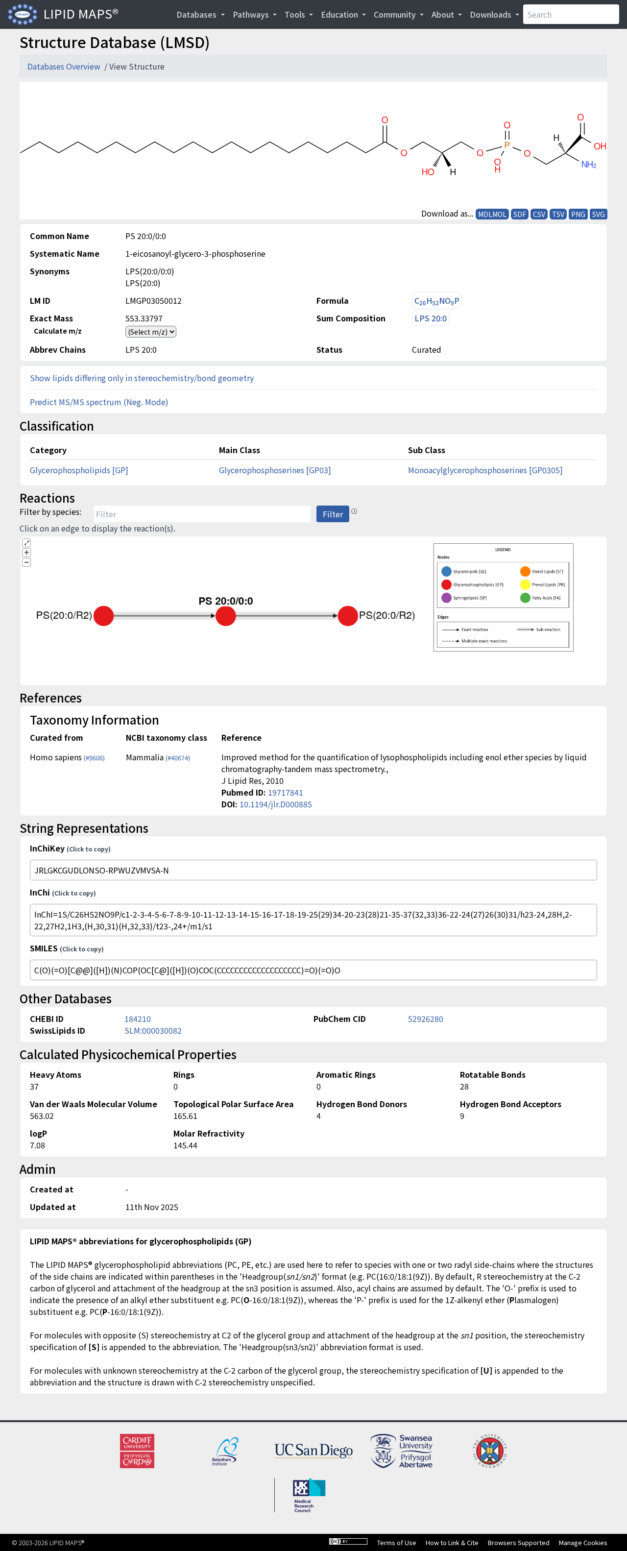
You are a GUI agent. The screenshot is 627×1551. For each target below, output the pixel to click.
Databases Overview (64, 66)
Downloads (491, 14)
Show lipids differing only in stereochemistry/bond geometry (142, 378)
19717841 (285, 792)
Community (396, 14)
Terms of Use (396, 1542)
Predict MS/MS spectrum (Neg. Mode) (99, 402)
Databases (197, 14)
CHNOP (436, 300)
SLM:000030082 (153, 1030)
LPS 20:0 (430, 318)
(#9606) (94, 757)
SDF (519, 214)
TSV (558, 214)
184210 (137, 1018)
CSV (539, 214)
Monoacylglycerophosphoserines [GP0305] (485, 470)
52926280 (425, 1018)
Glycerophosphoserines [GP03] (275, 470)
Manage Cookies (583, 1542)
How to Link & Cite (452, 1542)
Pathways (252, 14)
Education (340, 14)
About (444, 14)
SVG (598, 214)
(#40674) (178, 757)
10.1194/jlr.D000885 (276, 804)
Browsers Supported (519, 1542)
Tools (296, 14)
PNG (578, 214)
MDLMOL (492, 214)
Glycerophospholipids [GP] (79, 470)
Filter (333, 514)
